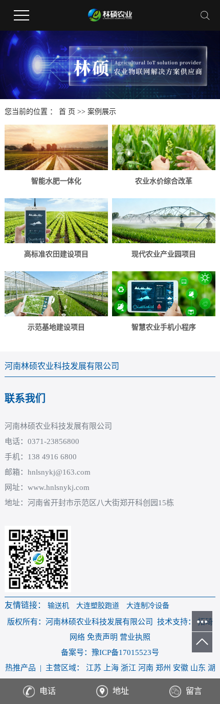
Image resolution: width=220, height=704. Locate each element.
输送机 (58, 605)
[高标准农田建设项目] (56, 220)
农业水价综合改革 (163, 181)
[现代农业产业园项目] (163, 220)
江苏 (93, 668)
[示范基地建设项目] (56, 293)
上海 (111, 668)
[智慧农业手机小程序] (163, 293)
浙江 (128, 668)
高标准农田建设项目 (56, 254)
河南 (145, 668)
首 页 (67, 111)
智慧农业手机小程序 (163, 327)
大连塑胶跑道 (97, 605)
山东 (198, 668)
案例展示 (101, 111)
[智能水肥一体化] (56, 147)
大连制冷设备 (147, 605)
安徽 (180, 668)
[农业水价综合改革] (163, 147)
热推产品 (20, 668)
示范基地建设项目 (56, 327)
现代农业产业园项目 (163, 254)
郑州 (163, 668)
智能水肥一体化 (56, 181)
